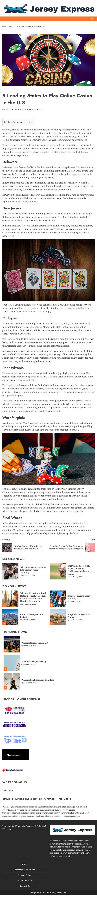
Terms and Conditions (25, 869)
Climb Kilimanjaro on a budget (10, 617)
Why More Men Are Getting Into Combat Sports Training (10, 571)
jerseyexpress (72, 816)
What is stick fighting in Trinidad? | (12, 681)
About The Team (25, 880)
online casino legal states (62, 167)
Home (25, 864)
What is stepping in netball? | (12, 644)
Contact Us (25, 886)
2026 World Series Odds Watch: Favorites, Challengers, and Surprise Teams (58, 571)
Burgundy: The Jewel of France (58, 617)
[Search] (92, 18)
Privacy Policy (24, 875)
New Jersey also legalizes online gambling (23, 213)
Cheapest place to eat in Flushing (58, 599)
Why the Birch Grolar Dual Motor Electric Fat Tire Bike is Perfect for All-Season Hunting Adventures (10, 599)
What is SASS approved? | (12, 663)
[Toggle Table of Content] (28, 122)
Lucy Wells (8, 110)
